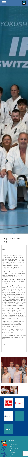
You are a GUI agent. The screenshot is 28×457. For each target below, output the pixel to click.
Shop (11, 455)
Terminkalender (14, 448)
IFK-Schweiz (13, 444)
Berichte (12, 450)
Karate (12, 446)
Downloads (13, 452)
